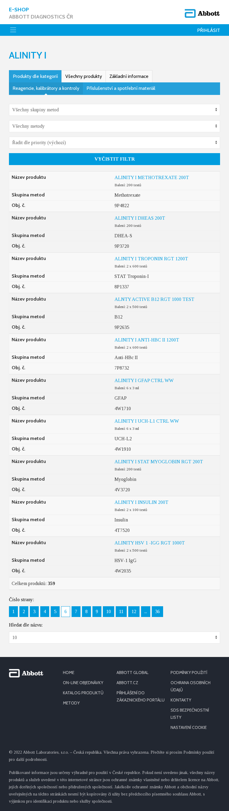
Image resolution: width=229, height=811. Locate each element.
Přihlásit (208, 30)
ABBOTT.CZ (127, 682)
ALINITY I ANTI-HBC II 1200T (146, 339)
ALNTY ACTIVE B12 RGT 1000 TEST (154, 299)
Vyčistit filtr (115, 158)
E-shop (41, 13)
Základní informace (128, 76)
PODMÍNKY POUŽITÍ (189, 672)
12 (133, 611)
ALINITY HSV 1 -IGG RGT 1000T (149, 542)
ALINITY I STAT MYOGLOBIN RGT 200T (158, 461)
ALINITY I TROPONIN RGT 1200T (151, 258)
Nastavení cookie (189, 727)
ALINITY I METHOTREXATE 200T (151, 177)
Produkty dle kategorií (35, 76)
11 (121, 611)
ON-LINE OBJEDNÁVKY (83, 682)
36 (157, 611)
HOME (68, 672)
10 (108, 611)
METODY (71, 703)
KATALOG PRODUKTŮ (83, 692)
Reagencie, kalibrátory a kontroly (46, 88)
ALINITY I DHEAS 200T (139, 218)
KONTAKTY (181, 700)
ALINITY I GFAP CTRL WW (144, 380)
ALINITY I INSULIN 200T (141, 502)
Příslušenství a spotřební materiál (120, 88)
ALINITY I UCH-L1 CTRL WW (146, 421)
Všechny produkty (83, 76)
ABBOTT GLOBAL (132, 672)
